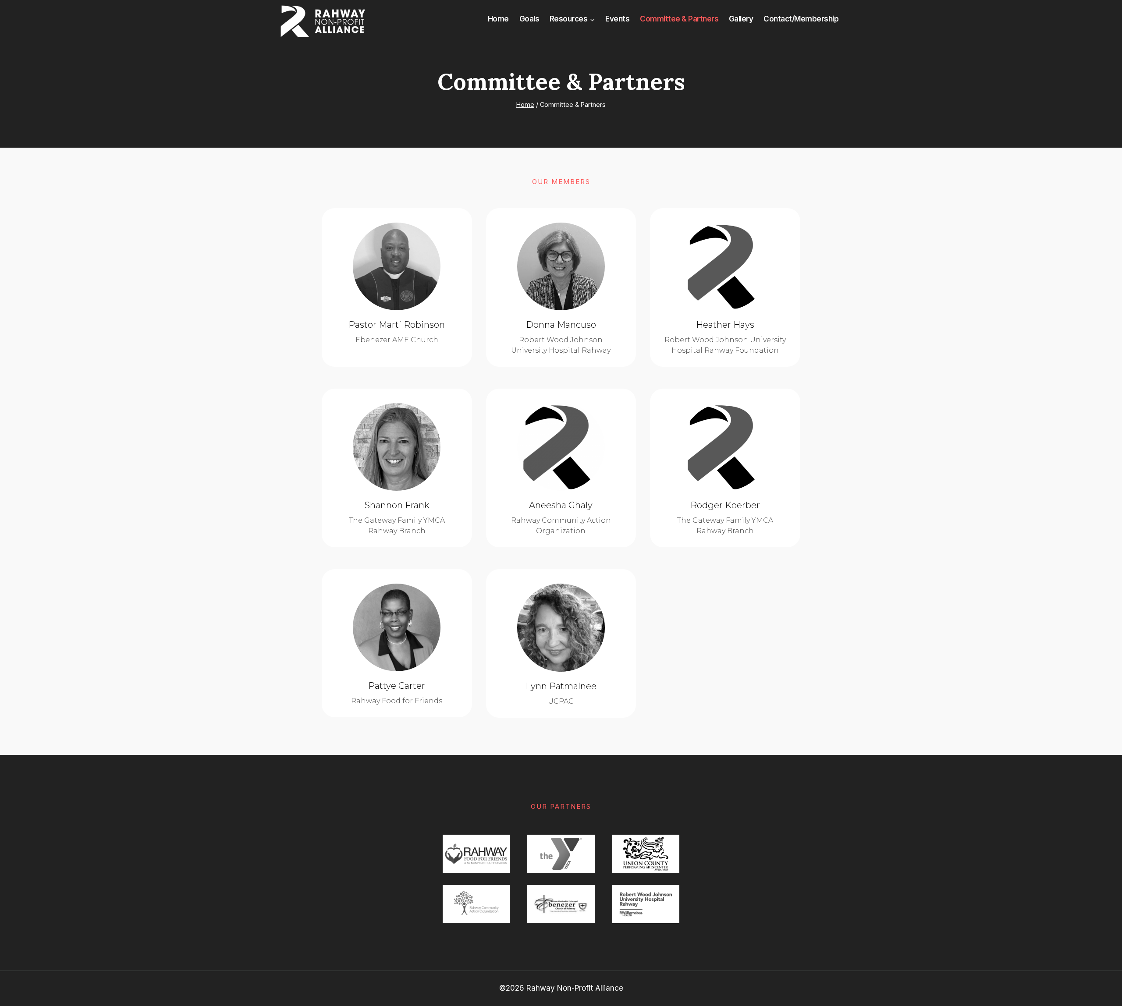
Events (617, 18)
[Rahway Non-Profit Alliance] (322, 21)
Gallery (741, 18)
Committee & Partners (679, 18)
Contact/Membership (800, 18)
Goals (529, 18)
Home (498, 18)
